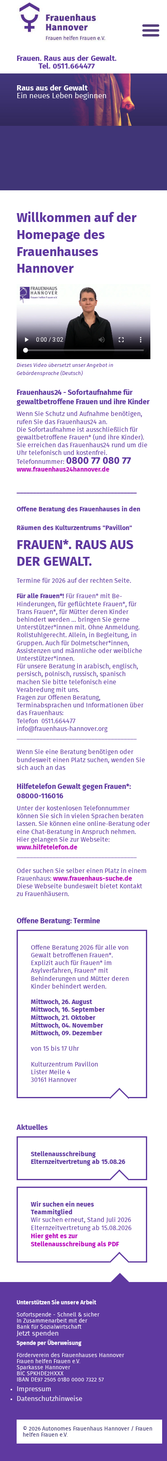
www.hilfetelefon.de (47, 847)
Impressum (34, 1389)
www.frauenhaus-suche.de (92, 878)
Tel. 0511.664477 (67, 66)
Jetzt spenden (38, 1333)
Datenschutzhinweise (49, 1398)
